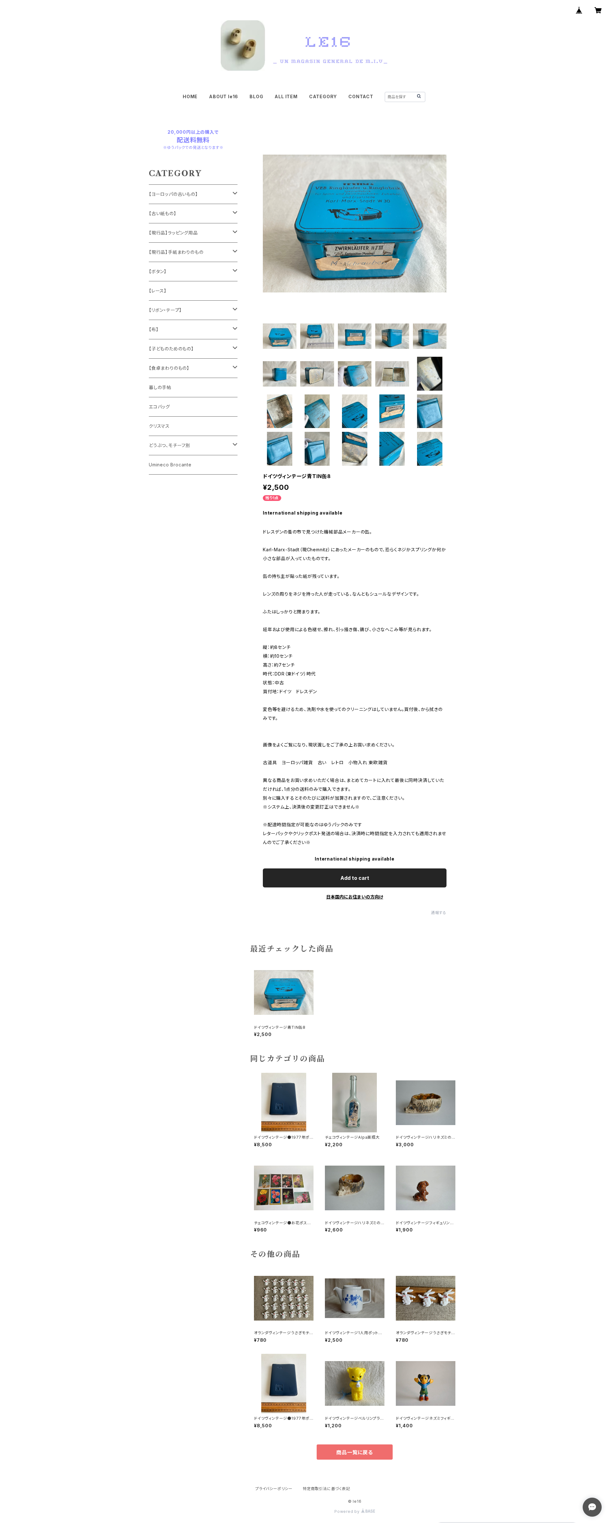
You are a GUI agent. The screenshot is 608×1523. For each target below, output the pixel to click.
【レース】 (158, 290)
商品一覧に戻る (354, 1452)
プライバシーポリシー (274, 1488)
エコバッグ (159, 406)
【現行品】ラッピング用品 (173, 232)
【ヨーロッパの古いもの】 (173, 194)
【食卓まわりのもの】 (169, 368)
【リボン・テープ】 (165, 310)
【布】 (153, 329)
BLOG (256, 96)
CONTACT (360, 96)
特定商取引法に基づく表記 (326, 1488)
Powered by (347, 1511)
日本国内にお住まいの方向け (354, 896)
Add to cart (354, 878)
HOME (190, 96)
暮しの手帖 (160, 387)
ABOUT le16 (223, 96)
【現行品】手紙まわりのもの (176, 252)
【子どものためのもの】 (171, 348)
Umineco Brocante (170, 464)
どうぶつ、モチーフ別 (169, 445)
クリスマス (159, 426)
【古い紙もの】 (162, 213)
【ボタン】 (158, 271)
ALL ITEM (286, 96)
